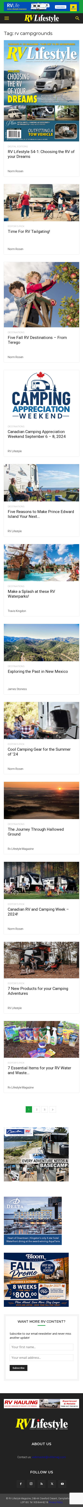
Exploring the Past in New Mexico (38, 671)
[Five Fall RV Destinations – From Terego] (41, 294)
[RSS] (41, 1484)
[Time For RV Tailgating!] (41, 202)
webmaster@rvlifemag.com (49, 1457)
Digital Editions (18, 146)
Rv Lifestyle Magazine (21, 848)
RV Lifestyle (15, 451)
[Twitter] (52, 1484)
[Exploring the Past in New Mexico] (41, 642)
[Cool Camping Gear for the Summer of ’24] (41, 720)
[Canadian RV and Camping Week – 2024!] (41, 880)
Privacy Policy (56, 1502)
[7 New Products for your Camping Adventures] (41, 960)
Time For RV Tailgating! (29, 231)
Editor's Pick (16, 226)
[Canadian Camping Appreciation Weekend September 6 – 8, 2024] (41, 396)
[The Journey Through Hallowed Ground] (41, 800)
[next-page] (52, 1109)
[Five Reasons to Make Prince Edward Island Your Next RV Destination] (41, 482)
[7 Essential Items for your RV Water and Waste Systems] (41, 1039)
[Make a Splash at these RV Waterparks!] (41, 562)
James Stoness (17, 689)
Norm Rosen (15, 171)
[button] (6, 18)
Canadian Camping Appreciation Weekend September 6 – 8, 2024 (37, 434)
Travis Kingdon (17, 611)
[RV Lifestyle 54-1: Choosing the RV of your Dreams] (41, 90)
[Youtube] (62, 1484)
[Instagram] (31, 1484)
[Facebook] (21, 1484)
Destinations (16, 332)
